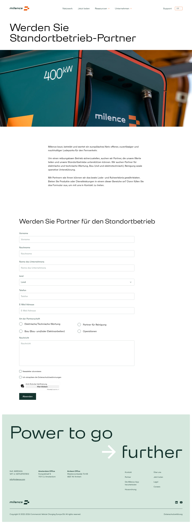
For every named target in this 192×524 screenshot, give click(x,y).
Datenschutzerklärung (173, 514)
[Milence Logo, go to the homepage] (19, 8)
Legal (156, 482)
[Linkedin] (176, 502)
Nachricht (24, 337)
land (21, 276)
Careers (157, 487)
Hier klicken (42, 386)
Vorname (23, 233)
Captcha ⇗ (53, 389)
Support (167, 8)
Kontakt (128, 472)
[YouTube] (181, 502)
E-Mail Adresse (26, 304)
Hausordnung (130, 489)
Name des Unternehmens (31, 261)
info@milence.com (17, 479)
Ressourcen (101, 8)
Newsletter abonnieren (32, 371)
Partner (128, 477)
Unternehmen (122, 8)
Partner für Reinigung (94, 324)
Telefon (22, 290)
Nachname (24, 247)
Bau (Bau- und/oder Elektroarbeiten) (45, 331)
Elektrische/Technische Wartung (42, 323)
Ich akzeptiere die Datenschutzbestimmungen (42, 377)
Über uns (157, 472)
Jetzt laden (84, 8)
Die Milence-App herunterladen (132, 483)
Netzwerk (67, 8)
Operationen (90, 331)
